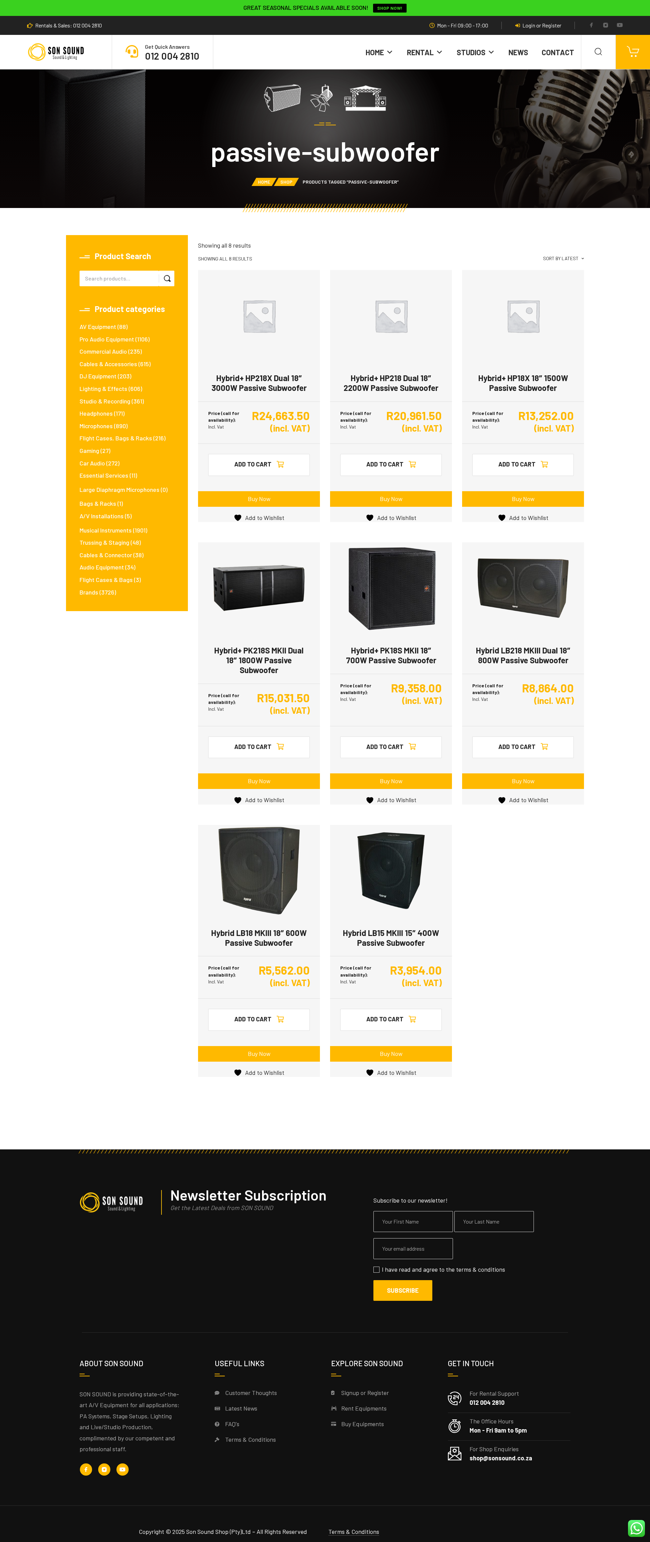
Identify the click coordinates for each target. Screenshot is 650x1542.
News (518, 52)
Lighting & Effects (103, 388)
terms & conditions (480, 1269)
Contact (558, 52)
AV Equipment (98, 326)
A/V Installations (102, 516)
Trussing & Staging (104, 542)
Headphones (96, 413)
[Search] (598, 52)
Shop (286, 182)
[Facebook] (591, 25)
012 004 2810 (172, 56)
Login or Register (541, 25)
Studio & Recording (105, 401)
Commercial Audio (103, 351)
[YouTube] (620, 25)
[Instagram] (606, 25)
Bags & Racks (98, 503)
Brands (89, 592)
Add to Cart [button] (253, 464)
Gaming (89, 450)
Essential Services (104, 475)
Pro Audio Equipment (107, 339)
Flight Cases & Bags (106, 579)
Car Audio (92, 463)
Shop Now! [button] (390, 8)
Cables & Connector (106, 555)
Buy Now (259, 498)
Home (375, 52)
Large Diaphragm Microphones (119, 489)
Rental (420, 52)
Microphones (96, 426)
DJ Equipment (98, 376)
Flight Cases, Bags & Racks (116, 438)
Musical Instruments (106, 530)
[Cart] (633, 52)
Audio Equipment (102, 567)
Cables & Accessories (108, 364)
